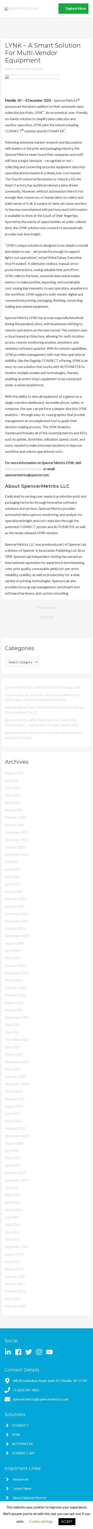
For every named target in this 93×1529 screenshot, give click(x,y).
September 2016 (17, 1136)
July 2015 (11, 1188)
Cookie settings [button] (41, 1521)
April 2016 (12, 1165)
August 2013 (14, 1254)
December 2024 (16, 914)
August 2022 (14, 1003)
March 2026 (14, 810)
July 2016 (11, 1150)
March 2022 (14, 1010)
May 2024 (12, 958)
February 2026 (15, 817)
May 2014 (12, 1232)
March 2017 (14, 1121)
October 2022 (15, 995)
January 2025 (14, 906)
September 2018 (17, 1084)
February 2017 (15, 1128)
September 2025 (17, 854)
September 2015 (17, 1180)
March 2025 (14, 892)
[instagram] (40, 1352)
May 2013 (12, 1262)
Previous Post (46, 607)
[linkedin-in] (9, 1352)
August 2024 (14, 943)
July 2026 (11, 780)
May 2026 (12, 795)
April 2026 (12, 803)
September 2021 (17, 1017)
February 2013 (15, 1276)
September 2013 (17, 1247)
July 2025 (11, 862)
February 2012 (15, 1306)
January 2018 (14, 1099)
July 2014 (11, 1217)
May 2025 (12, 877)
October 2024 (15, 929)
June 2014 (12, 1225)
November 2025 (16, 840)
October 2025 (15, 847)
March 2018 (14, 1091)
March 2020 (14, 1054)
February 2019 (15, 1076)
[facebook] (20, 1352)
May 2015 (12, 1195)
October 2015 (15, 1173)
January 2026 (14, 825)
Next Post (46, 617)
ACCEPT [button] (67, 1521)
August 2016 (14, 1143)
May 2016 (12, 1158)
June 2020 (12, 1047)
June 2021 (12, 1025)
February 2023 (15, 988)
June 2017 (12, 1113)
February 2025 (15, 899)
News (9, 69)
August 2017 (14, 1106)
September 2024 (17, 936)
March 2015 (14, 1210)
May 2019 (12, 1069)
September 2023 (17, 973)
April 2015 (12, 1202)
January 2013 (14, 1284)
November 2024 (16, 921)
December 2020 (16, 1040)
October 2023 (15, 966)
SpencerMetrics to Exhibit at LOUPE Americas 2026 (43, 687)
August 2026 (14, 773)
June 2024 (12, 951)
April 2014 (12, 1239)
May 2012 (12, 1299)
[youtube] (50, 1352)
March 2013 (14, 1269)
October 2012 (15, 1291)
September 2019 (17, 1062)
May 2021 (12, 1032)
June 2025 (12, 869)
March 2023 (14, 980)
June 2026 (12, 788)
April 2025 (12, 884)
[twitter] (30, 1352)
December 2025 (16, 832)
